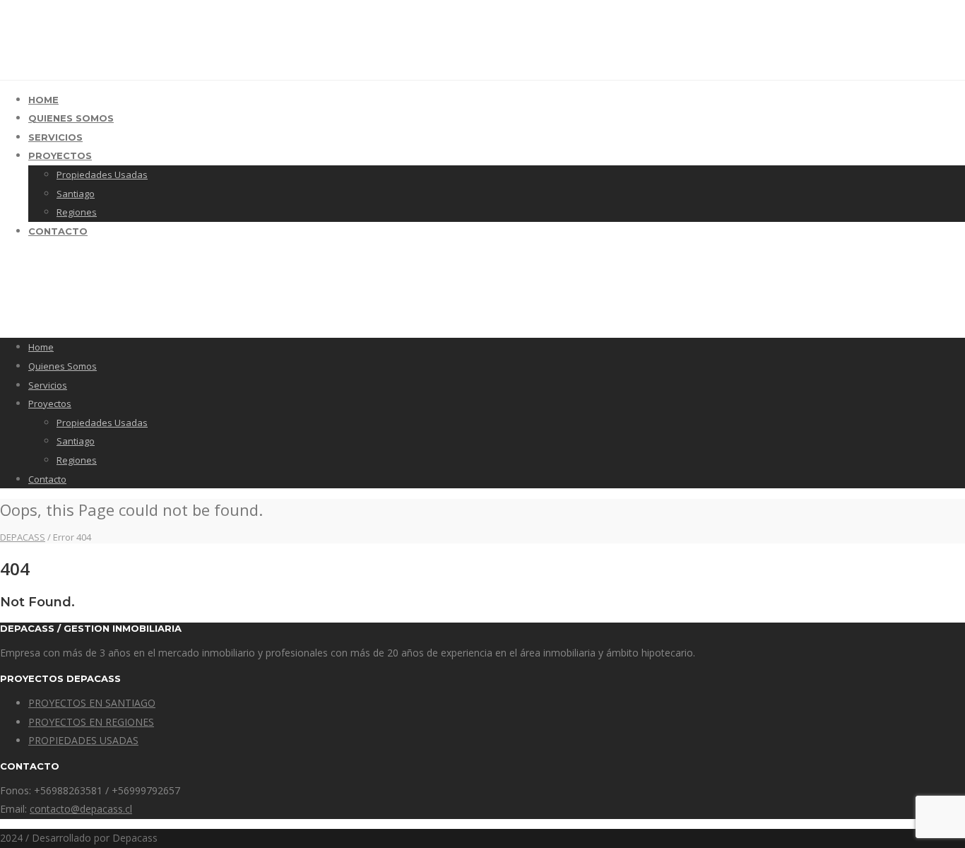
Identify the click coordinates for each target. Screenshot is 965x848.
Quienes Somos (71, 118)
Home (43, 99)
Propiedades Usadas (102, 174)
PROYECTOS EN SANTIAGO (91, 702)
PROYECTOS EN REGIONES (91, 722)
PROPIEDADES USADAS (83, 740)
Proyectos (60, 155)
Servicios (55, 137)
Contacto (58, 231)
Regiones (77, 212)
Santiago (76, 193)
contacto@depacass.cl (81, 808)
